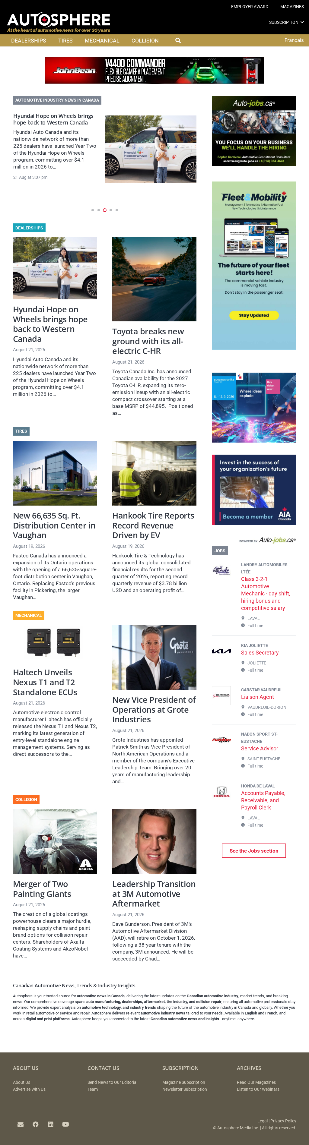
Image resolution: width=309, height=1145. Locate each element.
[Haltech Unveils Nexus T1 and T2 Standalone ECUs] (55, 643)
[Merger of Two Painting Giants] (55, 841)
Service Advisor (259, 748)
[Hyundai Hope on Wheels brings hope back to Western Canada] (150, 149)
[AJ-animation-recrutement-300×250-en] (254, 164)
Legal (262, 1121)
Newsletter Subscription (184, 1089)
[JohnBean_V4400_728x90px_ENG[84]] (154, 82)
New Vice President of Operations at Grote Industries (154, 709)
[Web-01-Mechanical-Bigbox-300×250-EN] (254, 523)
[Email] (20, 1124)
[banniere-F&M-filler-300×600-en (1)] (254, 348)
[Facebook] (35, 1124)
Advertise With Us (29, 1089)
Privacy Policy (283, 1121)
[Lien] (254, 541)
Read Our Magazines (256, 1082)
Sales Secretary (260, 652)
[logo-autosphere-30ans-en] (58, 22)
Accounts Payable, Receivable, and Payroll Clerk (263, 800)
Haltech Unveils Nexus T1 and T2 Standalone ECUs (45, 682)
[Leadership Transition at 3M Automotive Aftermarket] (154, 841)
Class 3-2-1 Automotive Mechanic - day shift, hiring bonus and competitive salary (265, 593)
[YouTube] (65, 1124)
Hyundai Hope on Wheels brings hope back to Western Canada (53, 119)
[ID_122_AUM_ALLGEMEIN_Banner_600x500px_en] (254, 441)
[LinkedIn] (50, 1124)
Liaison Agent (257, 697)
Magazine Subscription (183, 1082)
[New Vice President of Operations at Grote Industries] (154, 657)
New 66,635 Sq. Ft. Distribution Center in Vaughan (54, 525)
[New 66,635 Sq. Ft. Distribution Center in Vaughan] (55, 473)
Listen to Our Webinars (258, 1089)
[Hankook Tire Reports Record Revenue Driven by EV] (154, 473)
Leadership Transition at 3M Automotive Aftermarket (154, 893)
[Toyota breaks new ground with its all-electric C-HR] (154, 279)
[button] (302, 22)
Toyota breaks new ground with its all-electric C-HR (148, 341)
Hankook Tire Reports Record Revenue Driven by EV (153, 525)
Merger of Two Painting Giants (42, 888)
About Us (21, 1082)
